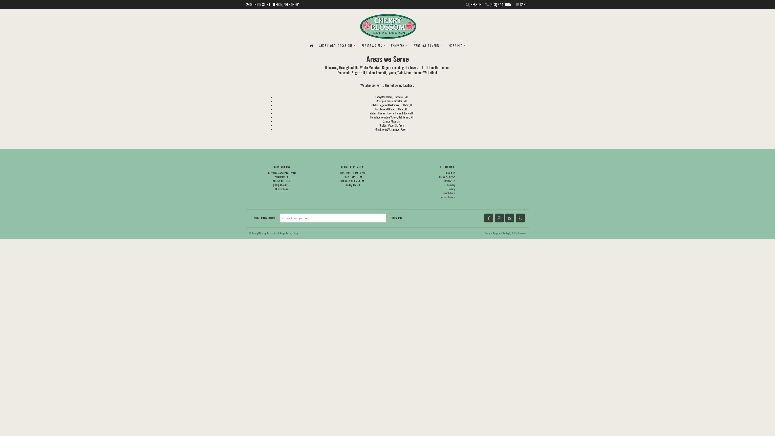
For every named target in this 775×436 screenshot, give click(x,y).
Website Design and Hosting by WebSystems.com (505, 233)
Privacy (451, 189)
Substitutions (448, 193)
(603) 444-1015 (281, 185)
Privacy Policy (292, 233)
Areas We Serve (447, 177)
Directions (282, 189)
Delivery (451, 185)
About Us (450, 173)
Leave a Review (447, 197)
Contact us (449, 181)
